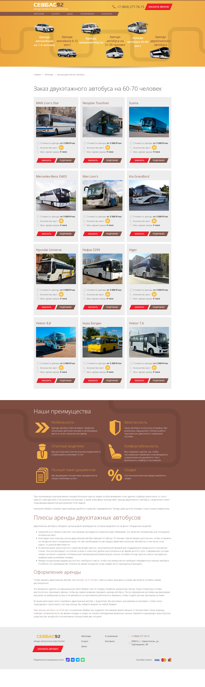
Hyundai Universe (49, 250)
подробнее (66, 160)
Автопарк (39, 13)
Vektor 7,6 (136, 323)
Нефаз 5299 (91, 250)
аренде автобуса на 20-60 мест (54, 610)
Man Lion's (90, 176)
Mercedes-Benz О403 (51, 176)
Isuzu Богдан (92, 323)
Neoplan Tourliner (96, 103)
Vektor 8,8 (43, 323)
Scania (133, 103)
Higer (133, 250)
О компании (87, 13)
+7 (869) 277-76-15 (130, 7)
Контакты (107, 13)
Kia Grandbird (139, 176)
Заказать (46, 160)
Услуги (55, 13)
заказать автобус (47, 648)
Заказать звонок (158, 6)
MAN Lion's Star (47, 103)
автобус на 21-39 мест (87, 579)
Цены (70, 13)
